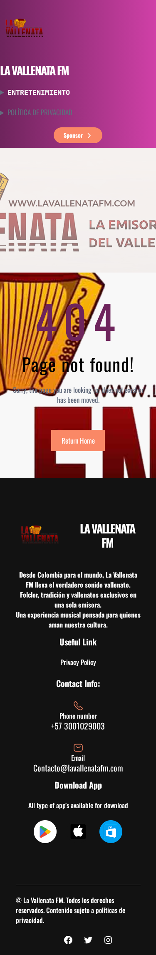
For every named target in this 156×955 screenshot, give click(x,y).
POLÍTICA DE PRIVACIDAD (39, 112)
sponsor (73, 135)
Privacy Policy (78, 662)
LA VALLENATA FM (34, 70)
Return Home (78, 440)
